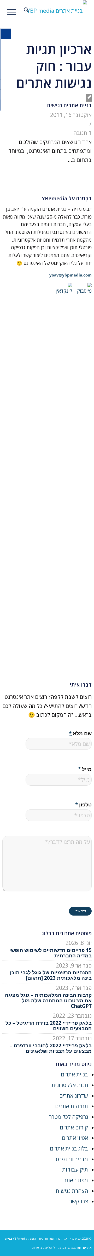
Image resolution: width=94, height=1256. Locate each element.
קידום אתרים (74, 1127)
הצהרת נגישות (72, 1190)
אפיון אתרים (75, 1137)
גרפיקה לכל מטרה (68, 1116)
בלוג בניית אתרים (69, 1148)
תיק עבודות (75, 1169)
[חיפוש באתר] (25, 10)
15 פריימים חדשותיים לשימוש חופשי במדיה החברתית (50, 953)
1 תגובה (82, 132)
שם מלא (80, 733)
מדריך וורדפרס (72, 1159)
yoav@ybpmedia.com (70, 275)
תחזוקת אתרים (71, 1106)
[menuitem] (25, 10)
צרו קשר (78, 1201)
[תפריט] (13, 10)
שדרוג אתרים (73, 1095)
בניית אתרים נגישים (69, 105)
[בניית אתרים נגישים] (89, 98)
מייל (85, 768)
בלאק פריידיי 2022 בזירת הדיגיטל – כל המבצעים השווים (48, 1026)
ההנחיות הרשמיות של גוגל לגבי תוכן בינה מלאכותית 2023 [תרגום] (51, 975)
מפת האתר (76, 1180)
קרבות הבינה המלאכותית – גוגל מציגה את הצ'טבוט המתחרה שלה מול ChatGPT (48, 1000)
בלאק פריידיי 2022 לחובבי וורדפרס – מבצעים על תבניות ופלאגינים (51, 1048)
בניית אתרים (74, 1074)
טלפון (83, 804)
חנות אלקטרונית (69, 1085)
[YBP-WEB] (55, 10)
